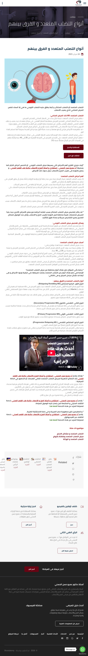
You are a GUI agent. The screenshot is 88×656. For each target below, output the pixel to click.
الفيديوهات (34, 634)
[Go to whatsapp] (82, 649)
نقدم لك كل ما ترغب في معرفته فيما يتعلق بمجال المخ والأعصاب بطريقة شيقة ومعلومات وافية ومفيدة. (67, 612)
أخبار (42, 634)
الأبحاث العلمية (52, 634)
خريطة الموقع (13, 634)
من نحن (72, 634)
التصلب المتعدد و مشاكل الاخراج (70, 434)
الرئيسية (80, 33)
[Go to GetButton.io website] (82, 653)
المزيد (49, 470)
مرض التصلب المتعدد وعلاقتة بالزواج (68, 436)
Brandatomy (9, 651)
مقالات (67, 33)
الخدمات (63, 634)
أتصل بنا (24, 634)
